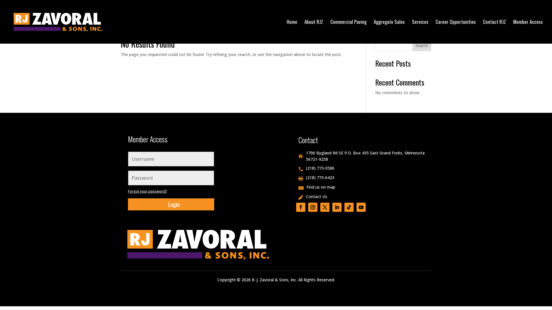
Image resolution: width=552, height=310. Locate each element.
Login (174, 204)
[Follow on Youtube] (361, 207)
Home (292, 22)
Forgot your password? (147, 191)
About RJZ (313, 22)
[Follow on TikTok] (349, 207)
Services (420, 22)
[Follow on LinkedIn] (337, 207)
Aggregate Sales (389, 22)
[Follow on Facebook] (300, 207)
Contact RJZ (494, 22)
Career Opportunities (456, 22)
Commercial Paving (348, 22)
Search (421, 45)
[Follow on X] (324, 207)
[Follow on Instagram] (312, 207)
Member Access (528, 22)
